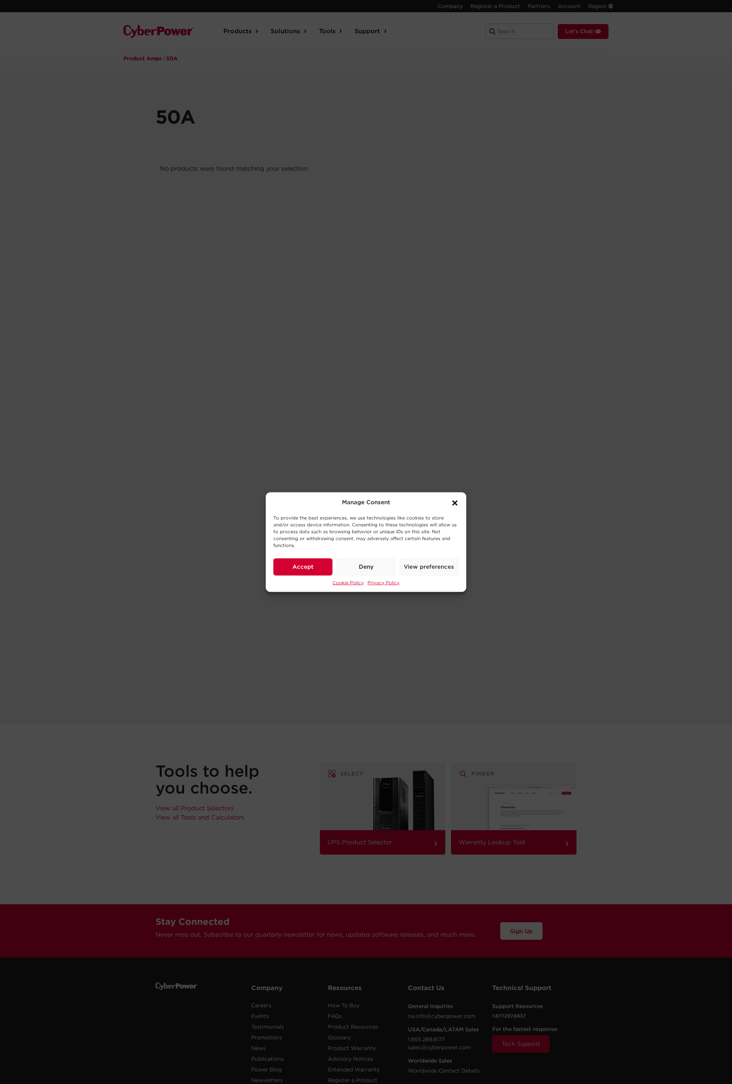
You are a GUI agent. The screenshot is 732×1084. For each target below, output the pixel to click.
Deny (366, 566)
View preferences (429, 566)
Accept (302, 566)
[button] (455, 502)
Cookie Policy (348, 582)
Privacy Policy (384, 582)
